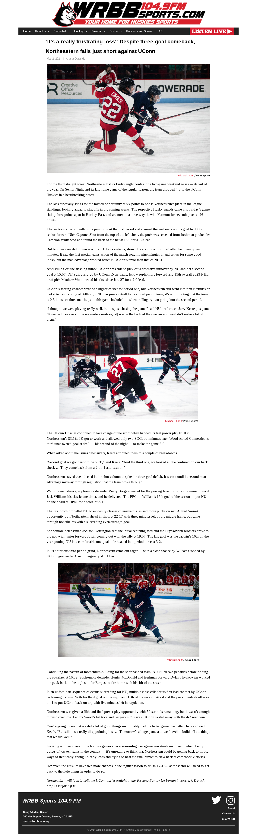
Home (27, 31)
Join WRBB (228, 819)
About (231, 808)
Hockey (79, 31)
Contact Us (228, 813)
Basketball (60, 31)
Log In (166, 830)
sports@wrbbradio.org (36, 821)
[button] (161, 30)
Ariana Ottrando (75, 58)
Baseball (96, 31)
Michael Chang (186, 175)
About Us (40, 31)
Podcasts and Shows (139, 31)
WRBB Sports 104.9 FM (51, 801)
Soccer (114, 31)
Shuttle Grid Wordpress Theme (143, 830)
